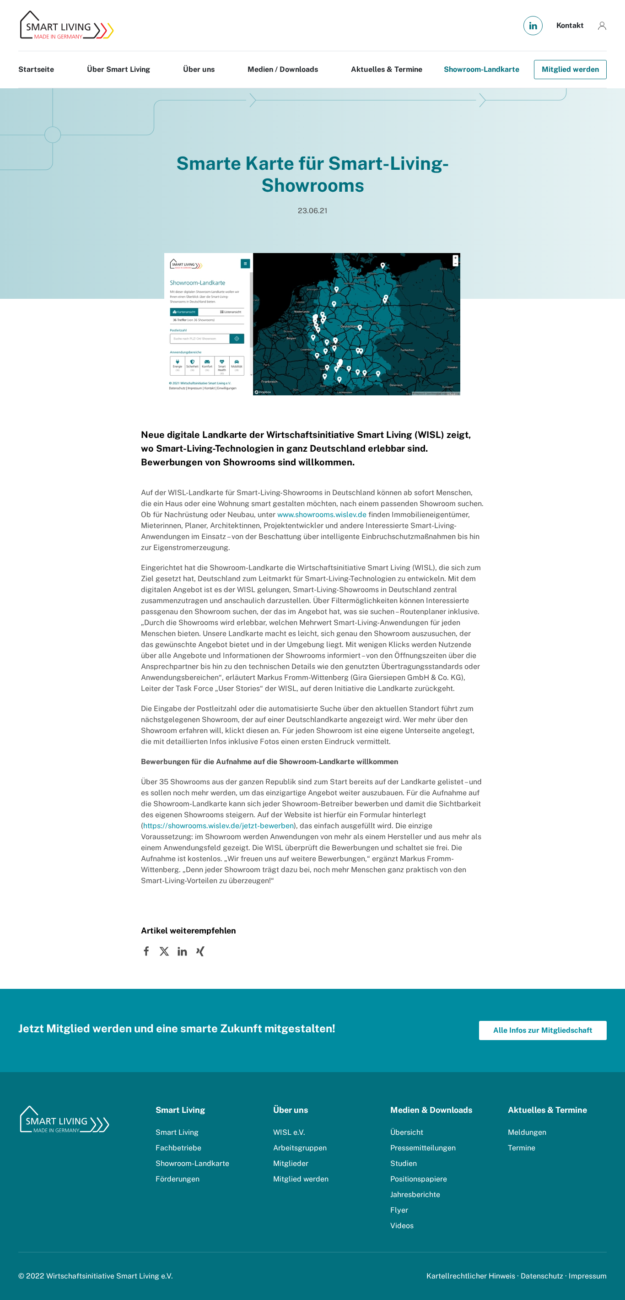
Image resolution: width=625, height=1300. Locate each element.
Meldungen (527, 1132)
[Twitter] (164, 950)
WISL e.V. (289, 1132)
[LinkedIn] (182, 950)
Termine (521, 1148)
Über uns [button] (199, 69)
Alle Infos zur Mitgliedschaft (543, 1030)
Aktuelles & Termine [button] (386, 69)
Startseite (36, 69)
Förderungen (177, 1179)
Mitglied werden (570, 69)
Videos (402, 1225)
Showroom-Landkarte (481, 69)
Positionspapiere (418, 1179)
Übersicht (406, 1132)
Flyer (399, 1210)
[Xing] (199, 950)
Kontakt (570, 25)
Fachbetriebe (178, 1148)
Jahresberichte (415, 1194)
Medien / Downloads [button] (283, 69)
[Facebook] (146, 950)
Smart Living (177, 1132)
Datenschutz (542, 1276)
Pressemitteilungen (423, 1148)
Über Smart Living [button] (118, 69)
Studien (403, 1163)
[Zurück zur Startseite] (66, 25)
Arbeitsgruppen (300, 1148)
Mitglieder (290, 1163)
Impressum (588, 1276)
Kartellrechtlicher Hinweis (470, 1276)
